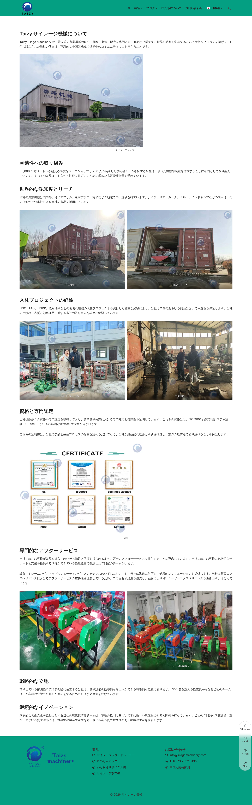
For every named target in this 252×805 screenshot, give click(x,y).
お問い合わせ (194, 8)
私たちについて (171, 8)
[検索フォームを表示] (229, 8)
